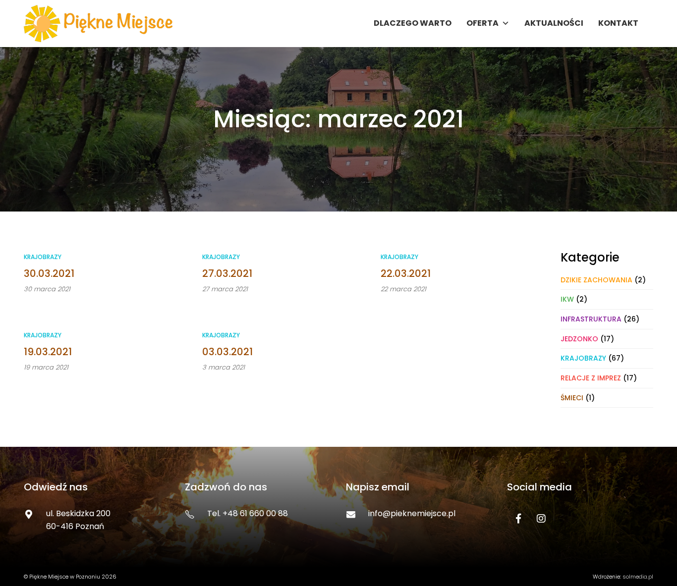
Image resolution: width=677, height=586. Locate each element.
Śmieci (572, 398)
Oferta (482, 23)
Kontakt (618, 23)
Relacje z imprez (591, 378)
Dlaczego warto (412, 23)
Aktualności (553, 23)
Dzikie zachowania (596, 280)
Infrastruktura (591, 319)
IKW (567, 299)
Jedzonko (579, 339)
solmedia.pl (637, 577)
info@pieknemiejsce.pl (411, 513)
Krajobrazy (42, 257)
